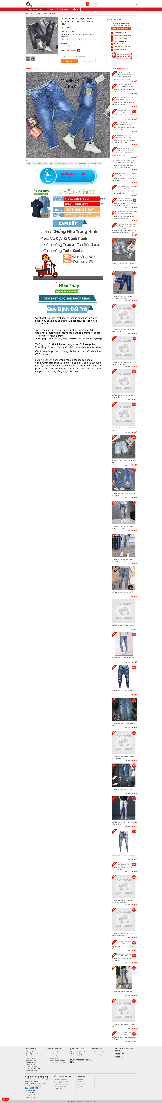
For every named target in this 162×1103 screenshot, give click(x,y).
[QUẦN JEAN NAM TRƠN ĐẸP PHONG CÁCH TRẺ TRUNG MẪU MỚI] (124, 359)
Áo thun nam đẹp (53, 1056)
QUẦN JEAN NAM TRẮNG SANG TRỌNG (123, 625)
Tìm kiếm (87, 4)
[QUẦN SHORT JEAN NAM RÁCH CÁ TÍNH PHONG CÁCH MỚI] (124, 125)
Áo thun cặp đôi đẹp (76, 1054)
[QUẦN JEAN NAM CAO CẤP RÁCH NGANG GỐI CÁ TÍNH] (124, 523)
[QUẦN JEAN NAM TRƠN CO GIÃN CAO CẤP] (124, 112)
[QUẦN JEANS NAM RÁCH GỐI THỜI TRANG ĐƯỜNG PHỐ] (124, 930)
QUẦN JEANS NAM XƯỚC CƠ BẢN (122, 789)
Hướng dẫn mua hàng (60, 1079)
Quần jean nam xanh (67, 163)
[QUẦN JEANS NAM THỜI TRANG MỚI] (124, 655)
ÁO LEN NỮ (119, 1057)
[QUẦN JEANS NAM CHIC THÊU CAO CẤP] (124, 852)
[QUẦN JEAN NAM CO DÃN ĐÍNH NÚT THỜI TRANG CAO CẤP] (124, 294)
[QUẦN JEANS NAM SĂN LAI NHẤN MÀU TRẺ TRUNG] (124, 491)
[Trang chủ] (26, 13)
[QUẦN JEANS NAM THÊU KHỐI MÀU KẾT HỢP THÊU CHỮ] (124, 865)
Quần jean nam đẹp (50, 13)
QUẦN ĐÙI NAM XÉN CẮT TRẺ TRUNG (123, 263)
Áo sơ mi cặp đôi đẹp (77, 1056)
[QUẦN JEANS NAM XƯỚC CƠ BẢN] (124, 786)
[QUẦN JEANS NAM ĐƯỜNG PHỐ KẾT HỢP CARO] (124, 956)
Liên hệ (75, 9)
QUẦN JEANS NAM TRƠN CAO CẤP (122, 991)
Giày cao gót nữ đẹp (99, 1054)
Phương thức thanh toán (61, 1084)
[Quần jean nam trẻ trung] (68, 271)
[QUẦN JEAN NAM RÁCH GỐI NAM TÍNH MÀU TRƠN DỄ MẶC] (124, 188)
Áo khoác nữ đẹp (31, 1062)
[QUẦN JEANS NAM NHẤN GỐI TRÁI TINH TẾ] (124, 1021)
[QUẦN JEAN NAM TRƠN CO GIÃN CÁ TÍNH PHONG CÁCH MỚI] (124, 99)
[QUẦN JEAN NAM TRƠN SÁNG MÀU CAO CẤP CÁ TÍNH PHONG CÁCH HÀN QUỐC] (124, 228)
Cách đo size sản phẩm (60, 1086)
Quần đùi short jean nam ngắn (57, 1060)
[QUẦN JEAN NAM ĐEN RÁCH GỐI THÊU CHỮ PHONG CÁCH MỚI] (124, 87)
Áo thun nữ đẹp (30, 1064)
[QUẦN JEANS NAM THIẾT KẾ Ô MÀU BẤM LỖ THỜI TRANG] (124, 819)
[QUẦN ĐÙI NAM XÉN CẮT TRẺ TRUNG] (124, 261)
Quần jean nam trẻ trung (94, 163)
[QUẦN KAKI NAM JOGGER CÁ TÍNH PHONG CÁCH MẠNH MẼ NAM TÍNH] (124, 74)
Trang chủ (80, 1079)
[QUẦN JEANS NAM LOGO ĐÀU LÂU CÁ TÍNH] (126, 721)
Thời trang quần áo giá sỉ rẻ (61, 1082)
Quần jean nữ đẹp (31, 1060)
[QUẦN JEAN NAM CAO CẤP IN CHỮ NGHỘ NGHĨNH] (124, 589)
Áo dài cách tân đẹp (31, 1070)
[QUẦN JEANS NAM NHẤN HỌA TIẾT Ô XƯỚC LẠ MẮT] (124, 753)
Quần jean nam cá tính (80, 163)
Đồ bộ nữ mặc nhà (31, 1056)
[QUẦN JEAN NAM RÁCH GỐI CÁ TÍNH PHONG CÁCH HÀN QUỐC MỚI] (124, 163)
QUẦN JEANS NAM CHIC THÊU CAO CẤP (124, 855)
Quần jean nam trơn (55, 163)
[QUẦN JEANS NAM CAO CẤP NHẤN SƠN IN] (124, 688)
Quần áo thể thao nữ (31, 1066)
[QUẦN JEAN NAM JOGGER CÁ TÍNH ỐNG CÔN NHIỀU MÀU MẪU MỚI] (124, 201)
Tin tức (52, 9)
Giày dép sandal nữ (99, 1056)
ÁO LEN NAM (119, 1054)
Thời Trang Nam (35, 13)
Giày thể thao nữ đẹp (99, 1052)
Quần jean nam (31, 163)
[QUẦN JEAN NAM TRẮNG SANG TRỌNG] (124, 622)
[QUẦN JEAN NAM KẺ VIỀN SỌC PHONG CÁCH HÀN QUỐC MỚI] (124, 150)
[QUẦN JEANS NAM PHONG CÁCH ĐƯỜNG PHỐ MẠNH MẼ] (124, 897)
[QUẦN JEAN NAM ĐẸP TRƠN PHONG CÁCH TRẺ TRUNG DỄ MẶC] (28, 6)
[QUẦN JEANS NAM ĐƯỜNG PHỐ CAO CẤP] (124, 943)
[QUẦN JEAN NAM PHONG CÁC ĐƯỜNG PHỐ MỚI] (124, 1034)
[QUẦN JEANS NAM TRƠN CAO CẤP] (124, 989)
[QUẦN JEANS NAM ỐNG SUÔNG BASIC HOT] (124, 425)
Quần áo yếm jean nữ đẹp (33, 1068)
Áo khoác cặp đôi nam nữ (78, 1052)
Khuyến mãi (64, 9)
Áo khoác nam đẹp (54, 1052)
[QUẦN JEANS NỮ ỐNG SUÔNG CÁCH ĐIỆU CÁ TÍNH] (124, 392)
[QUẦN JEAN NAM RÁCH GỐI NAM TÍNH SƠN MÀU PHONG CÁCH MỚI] (124, 213)
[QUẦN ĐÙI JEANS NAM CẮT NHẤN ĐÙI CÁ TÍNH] (124, 458)
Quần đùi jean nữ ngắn (32, 1054)
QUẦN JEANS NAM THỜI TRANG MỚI (123, 658)
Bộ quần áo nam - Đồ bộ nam (57, 1062)
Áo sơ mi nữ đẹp (30, 1058)
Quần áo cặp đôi (77, 1049)
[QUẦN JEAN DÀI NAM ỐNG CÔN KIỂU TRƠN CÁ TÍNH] (124, 175)
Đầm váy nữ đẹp (30, 1052)
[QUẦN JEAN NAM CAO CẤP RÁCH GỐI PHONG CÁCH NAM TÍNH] (124, 137)
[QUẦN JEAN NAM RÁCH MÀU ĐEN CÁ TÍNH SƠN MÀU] (124, 326)
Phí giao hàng (58, 1088)
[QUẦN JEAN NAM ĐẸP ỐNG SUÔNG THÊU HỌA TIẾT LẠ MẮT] (124, 556)
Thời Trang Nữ (31, 1049)
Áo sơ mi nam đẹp (54, 1054)
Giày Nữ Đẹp (97, 1049)
